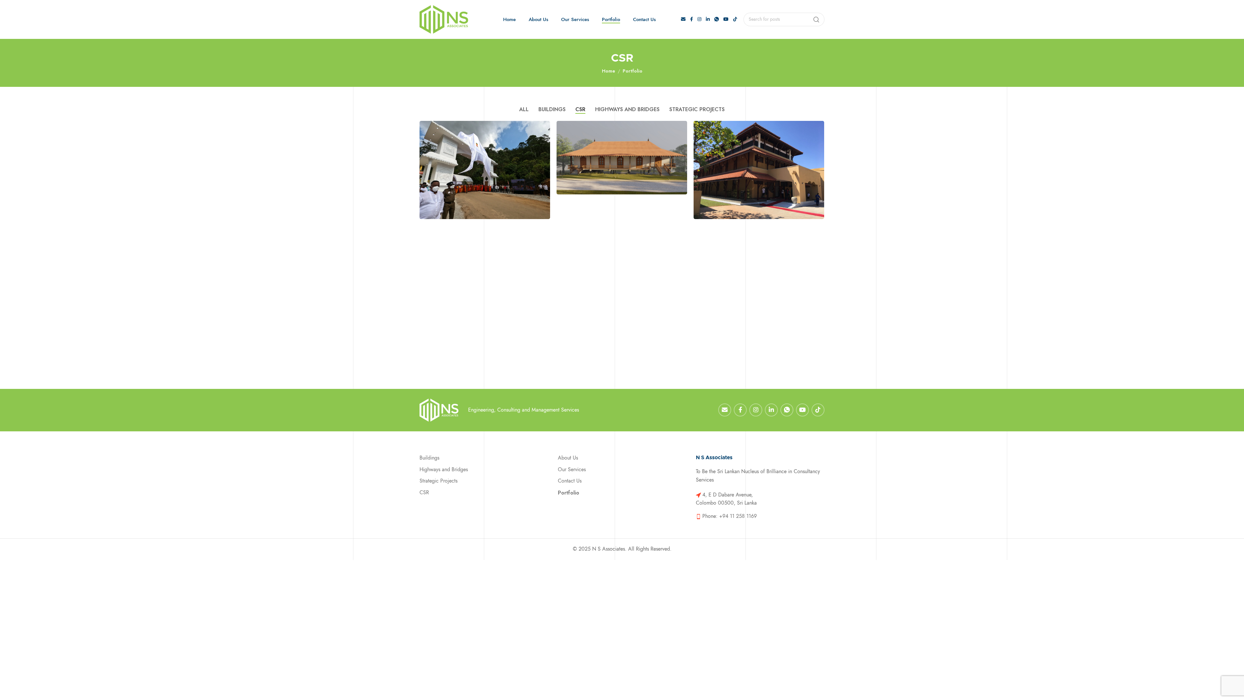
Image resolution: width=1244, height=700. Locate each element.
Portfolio (632, 71)
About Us (568, 457)
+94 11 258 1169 (738, 516)
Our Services (572, 469)
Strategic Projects (438, 480)
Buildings (429, 457)
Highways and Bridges (444, 469)
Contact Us (570, 480)
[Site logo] (444, 19)
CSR (424, 492)
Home (608, 71)
